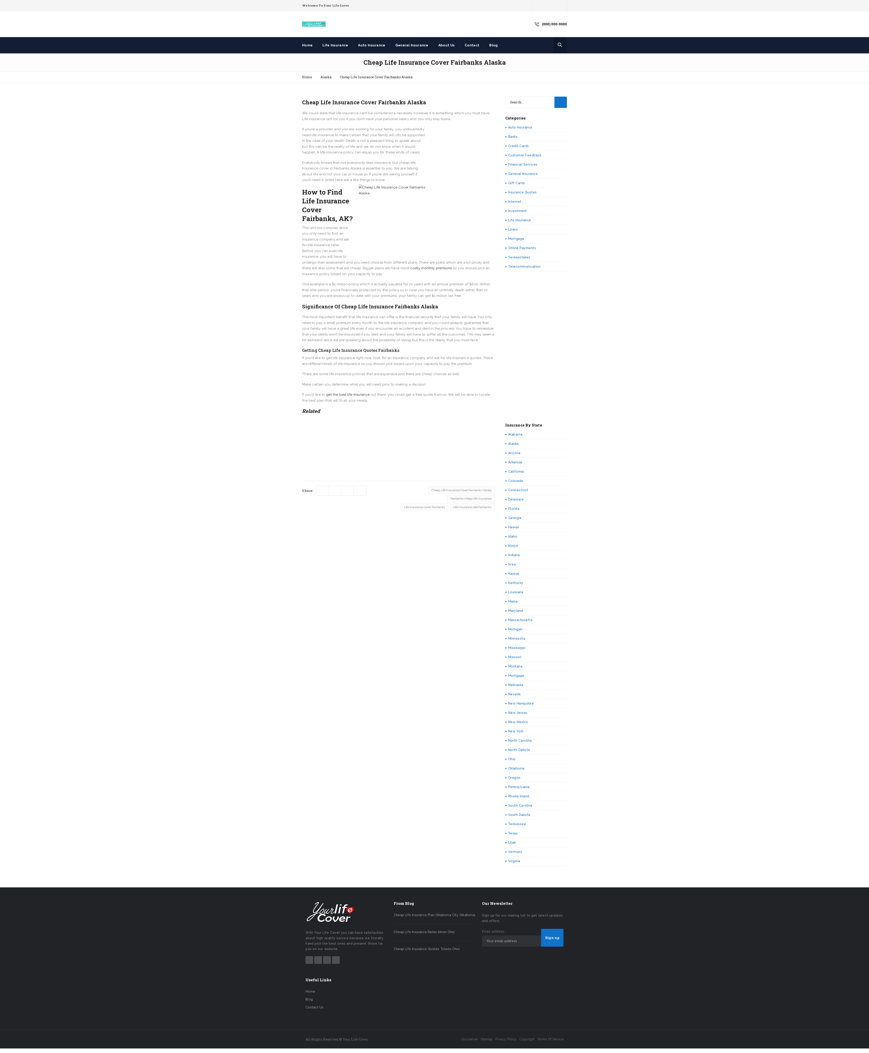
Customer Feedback (525, 155)
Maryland (515, 610)
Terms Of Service (550, 1039)
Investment (517, 211)
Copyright (527, 1039)
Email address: (493, 931)
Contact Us (314, 1007)
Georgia (514, 518)
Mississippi (516, 648)
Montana (515, 666)
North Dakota (519, 750)
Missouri (514, 657)
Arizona (514, 453)
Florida (514, 508)
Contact (472, 45)
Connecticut (518, 490)
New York (515, 731)
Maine (513, 601)
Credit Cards (518, 146)
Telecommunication (524, 266)
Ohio (512, 759)
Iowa (512, 564)
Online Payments (522, 248)
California (516, 471)
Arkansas (515, 462)
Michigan (515, 629)
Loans (513, 229)
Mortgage (516, 239)
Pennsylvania (519, 787)
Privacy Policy (506, 1039)
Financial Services (522, 164)
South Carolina (520, 805)
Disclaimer (470, 1039)
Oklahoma (516, 768)
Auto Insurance (371, 45)
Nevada (514, 694)
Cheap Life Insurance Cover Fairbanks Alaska (462, 490)
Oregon (514, 777)
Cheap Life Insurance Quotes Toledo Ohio (427, 949)
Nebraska (515, 685)
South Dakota (519, 815)
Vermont (515, 852)
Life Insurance (335, 45)
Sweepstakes (519, 257)
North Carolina (520, 740)
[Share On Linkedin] (347, 491)
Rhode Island (518, 796)
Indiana (514, 555)
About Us (446, 45)
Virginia (514, 861)
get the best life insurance (348, 395)
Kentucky (515, 583)
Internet (514, 201)
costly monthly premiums (431, 268)
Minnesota (516, 638)
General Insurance (411, 45)
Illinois (513, 546)
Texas (513, 833)
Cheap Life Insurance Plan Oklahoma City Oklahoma (434, 915)
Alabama (515, 434)
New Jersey (518, 713)
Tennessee (517, 824)
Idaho (512, 536)
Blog (493, 45)
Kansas (514, 573)
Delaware (516, 499)
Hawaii (513, 527)
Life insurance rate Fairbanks (472, 507)
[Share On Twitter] (322, 491)
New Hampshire (521, 703)
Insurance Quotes (522, 192)
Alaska (513, 444)
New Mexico (518, 722)
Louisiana (515, 592)
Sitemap (486, 1039)
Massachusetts (520, 620)
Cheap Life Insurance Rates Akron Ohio (424, 932)
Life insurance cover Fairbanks (424, 507)
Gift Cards (516, 183)
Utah (512, 842)
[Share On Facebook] (335, 491)
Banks (513, 136)
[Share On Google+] (360, 491)
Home (307, 45)
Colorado (515, 481)
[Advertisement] (462, 156)
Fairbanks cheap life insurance (471, 498)
